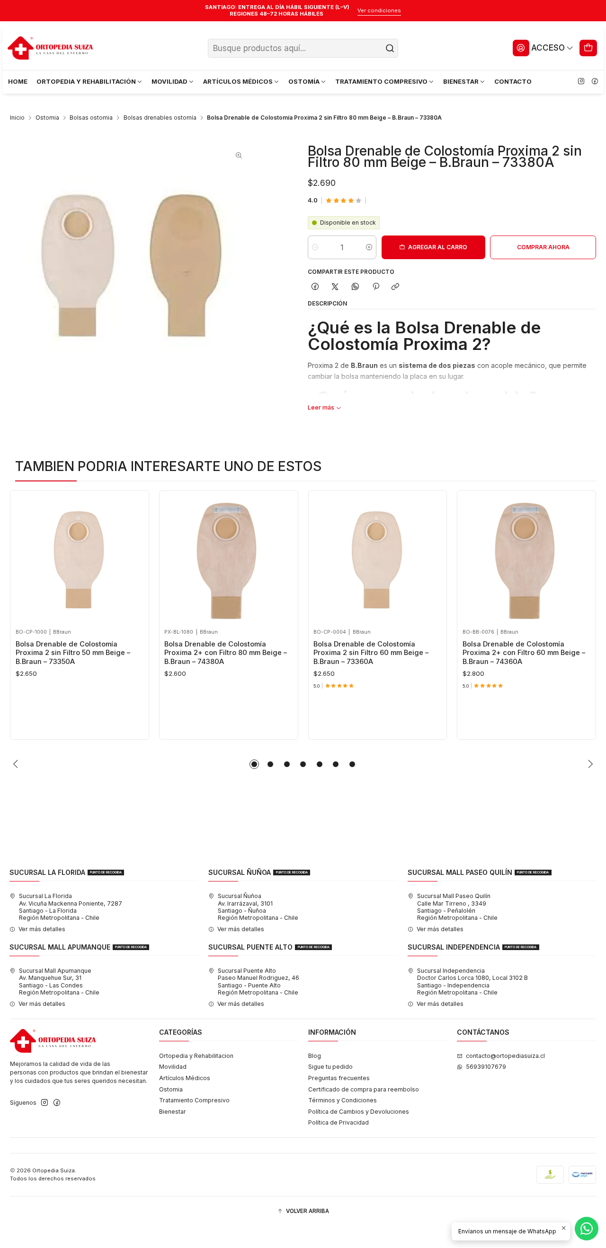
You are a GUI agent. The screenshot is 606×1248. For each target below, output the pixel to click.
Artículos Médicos (184, 1078)
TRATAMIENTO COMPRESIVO (381, 81)
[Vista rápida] (25, 557)
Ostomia (47, 118)
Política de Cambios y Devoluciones (358, 1111)
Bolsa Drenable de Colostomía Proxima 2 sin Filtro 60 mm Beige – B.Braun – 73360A (370, 653)
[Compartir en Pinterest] (375, 286)
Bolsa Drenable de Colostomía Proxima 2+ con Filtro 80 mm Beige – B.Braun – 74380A (225, 653)
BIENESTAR (461, 81)
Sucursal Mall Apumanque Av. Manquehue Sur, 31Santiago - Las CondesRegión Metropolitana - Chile (59, 981)
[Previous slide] (17, 764)
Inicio (17, 118)
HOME (17, 81)
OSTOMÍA (304, 81)
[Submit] (390, 48)
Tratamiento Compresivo (194, 1100)
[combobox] (303, 48)
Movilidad (173, 1066)
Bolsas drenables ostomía (160, 118)
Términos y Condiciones (342, 1100)
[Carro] (588, 48)
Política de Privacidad (338, 1122)
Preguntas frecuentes (339, 1078)
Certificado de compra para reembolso (363, 1089)
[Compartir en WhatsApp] (355, 286)
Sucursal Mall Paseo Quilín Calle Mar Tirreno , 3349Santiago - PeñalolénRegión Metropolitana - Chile (457, 906)
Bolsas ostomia (91, 118)
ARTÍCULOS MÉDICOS (238, 81)
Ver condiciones (379, 10)
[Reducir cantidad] (315, 247)
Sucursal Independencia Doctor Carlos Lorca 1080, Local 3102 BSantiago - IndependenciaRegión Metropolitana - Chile (472, 981)
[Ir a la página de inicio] (50, 48)
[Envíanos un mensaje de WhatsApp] (586, 1228)
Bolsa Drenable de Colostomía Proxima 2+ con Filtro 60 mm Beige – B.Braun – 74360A (524, 653)
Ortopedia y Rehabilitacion (196, 1055)
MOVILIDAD (169, 81)
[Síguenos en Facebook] (594, 82)
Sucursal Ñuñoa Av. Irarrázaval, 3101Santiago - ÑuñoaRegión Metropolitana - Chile (258, 906)
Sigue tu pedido (330, 1066)
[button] (254, 764)
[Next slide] (589, 764)
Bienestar (172, 1111)
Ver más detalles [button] (41, 929)
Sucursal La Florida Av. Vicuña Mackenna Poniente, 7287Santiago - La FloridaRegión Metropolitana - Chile (70, 906)
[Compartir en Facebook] (315, 286)
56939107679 (486, 1066)
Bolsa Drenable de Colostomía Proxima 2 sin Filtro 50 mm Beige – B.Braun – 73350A (73, 653)
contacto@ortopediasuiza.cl (505, 1055)
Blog (314, 1055)
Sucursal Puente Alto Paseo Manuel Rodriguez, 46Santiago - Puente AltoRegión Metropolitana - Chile (258, 981)
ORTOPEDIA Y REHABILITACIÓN (86, 81)
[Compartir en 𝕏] (335, 286)
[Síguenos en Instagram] (581, 82)
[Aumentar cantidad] (369, 247)
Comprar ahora (543, 247)
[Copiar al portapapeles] (395, 286)
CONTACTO (513, 81)
